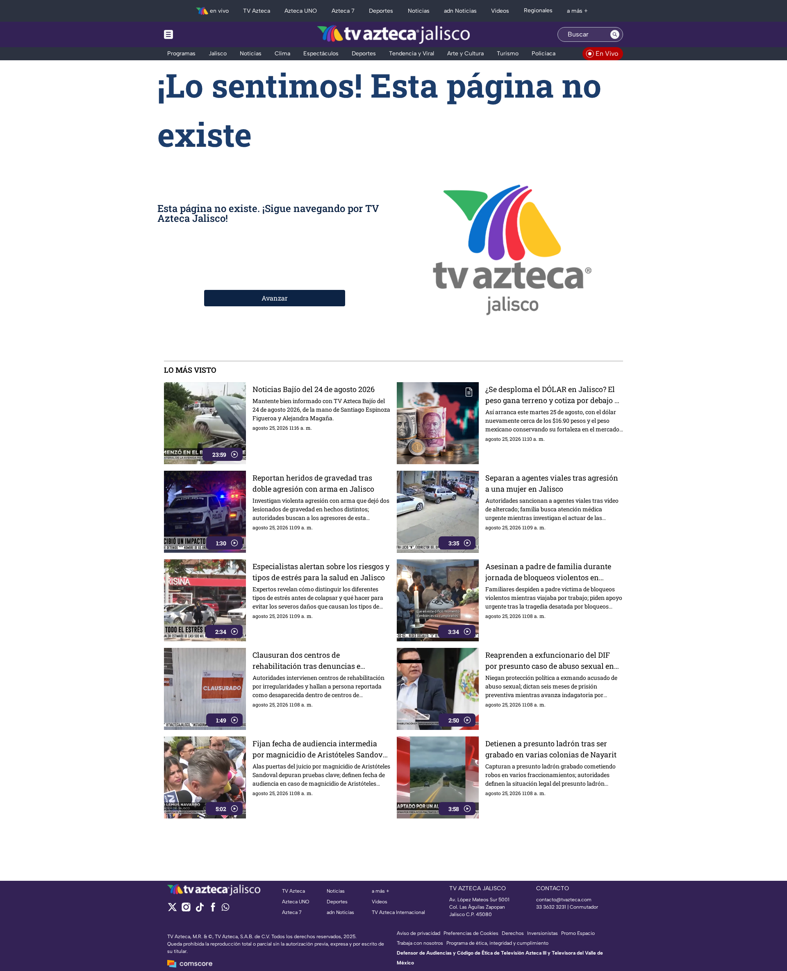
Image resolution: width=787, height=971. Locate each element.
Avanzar (275, 298)
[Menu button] (197, 34)
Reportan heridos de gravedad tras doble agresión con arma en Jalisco (313, 483)
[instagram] (186, 910)
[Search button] (614, 34)
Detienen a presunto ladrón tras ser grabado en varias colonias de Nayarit (550, 749)
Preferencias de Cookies (471, 933)
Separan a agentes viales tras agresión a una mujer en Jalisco (551, 483)
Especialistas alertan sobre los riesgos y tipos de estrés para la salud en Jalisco (320, 571)
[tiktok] (199, 910)
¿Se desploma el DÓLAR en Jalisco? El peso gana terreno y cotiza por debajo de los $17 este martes (554, 395)
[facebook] (213, 910)
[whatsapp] (225, 909)
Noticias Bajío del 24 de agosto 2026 (313, 389)
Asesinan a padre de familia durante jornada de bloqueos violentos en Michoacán (548, 572)
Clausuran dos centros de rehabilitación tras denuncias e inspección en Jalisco (306, 661)
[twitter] (172, 910)
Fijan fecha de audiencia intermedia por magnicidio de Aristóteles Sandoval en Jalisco (320, 749)
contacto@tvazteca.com (563, 900)
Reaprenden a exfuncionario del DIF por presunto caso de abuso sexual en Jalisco (549, 661)
